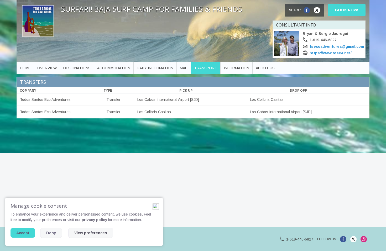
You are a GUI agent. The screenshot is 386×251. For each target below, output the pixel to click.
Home (25, 68)
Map (183, 68)
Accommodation (113, 68)
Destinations (77, 68)
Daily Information (155, 68)
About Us (265, 68)
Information (236, 68)
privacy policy (94, 220)
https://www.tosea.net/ (331, 53)
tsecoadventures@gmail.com (337, 46)
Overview (47, 68)
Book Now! (346, 10)
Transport (205, 68)
